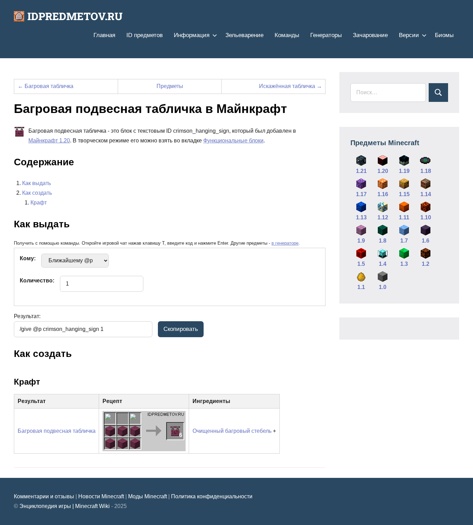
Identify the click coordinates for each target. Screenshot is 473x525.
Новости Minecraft (101, 496)
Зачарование (370, 35)
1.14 (425, 194)
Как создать (37, 193)
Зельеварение (244, 35)
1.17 (361, 194)
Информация (191, 35)
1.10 (425, 217)
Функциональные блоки (233, 140)
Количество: (37, 280)
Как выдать (36, 183)
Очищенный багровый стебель (232, 431)
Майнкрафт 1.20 (49, 140)
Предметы (170, 86)
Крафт (38, 202)
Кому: (28, 258)
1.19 (404, 171)
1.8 (382, 241)
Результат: (27, 316)
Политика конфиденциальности (211, 496)
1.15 (404, 194)
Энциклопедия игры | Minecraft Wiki (64, 506)
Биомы (444, 35)
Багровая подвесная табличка (57, 431)
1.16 (382, 194)
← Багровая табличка (45, 86)
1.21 (361, 171)
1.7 (404, 241)
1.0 (382, 287)
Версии (409, 35)
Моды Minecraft (147, 496)
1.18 (425, 171)
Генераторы (326, 35)
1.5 (361, 264)
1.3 (404, 264)
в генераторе (284, 243)
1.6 (425, 241)
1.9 (361, 241)
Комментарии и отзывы (44, 496)
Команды (287, 35)
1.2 (425, 264)
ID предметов (144, 35)
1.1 (361, 287)
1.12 (382, 217)
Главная (104, 35)
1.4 (382, 264)
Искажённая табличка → (290, 86)
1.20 (382, 171)
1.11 (404, 217)
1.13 (361, 217)
